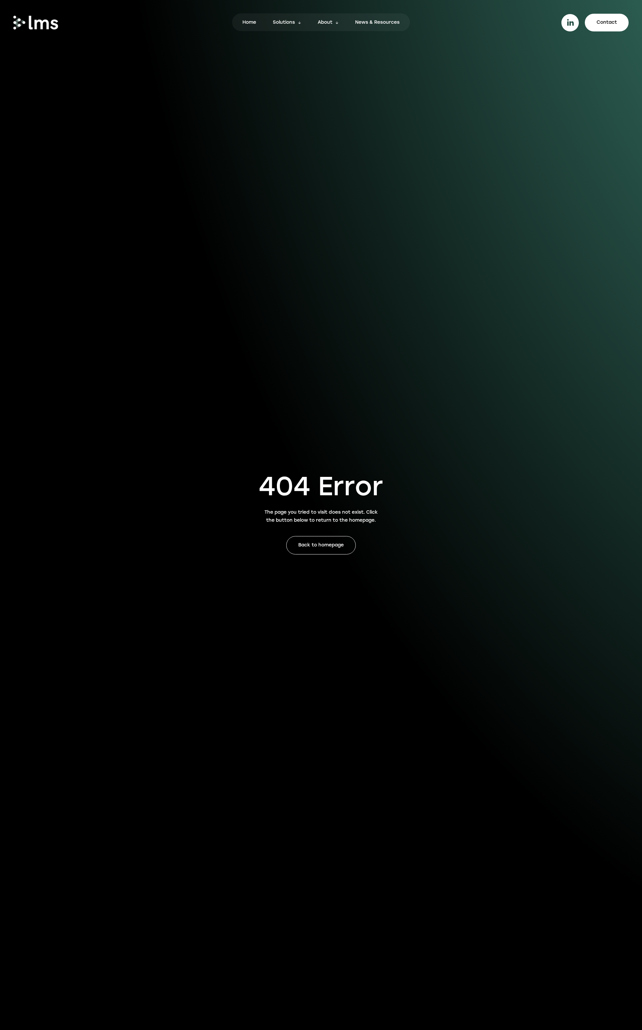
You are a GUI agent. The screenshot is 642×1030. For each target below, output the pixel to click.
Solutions (284, 22)
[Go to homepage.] (35, 22)
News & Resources (377, 22)
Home (249, 22)
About (325, 22)
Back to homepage (321, 545)
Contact (607, 22)
